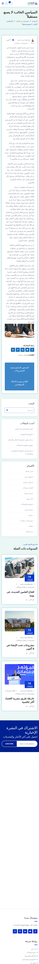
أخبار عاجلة (29, 471)
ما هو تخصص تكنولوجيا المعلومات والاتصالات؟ (22, 452)
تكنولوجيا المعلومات (26, 434)
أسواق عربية (29, 477)
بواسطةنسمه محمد (26, 584)
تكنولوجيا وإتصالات (27, 504)
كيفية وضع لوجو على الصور (24, 429)
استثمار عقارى (28, 482)
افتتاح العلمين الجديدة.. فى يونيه (20, 593)
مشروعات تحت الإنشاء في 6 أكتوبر (20, 647)
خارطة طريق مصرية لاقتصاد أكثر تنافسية (19, 700)
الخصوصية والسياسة (29, 959)
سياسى (20, 355)
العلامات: (31, 355)
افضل (25, 355)
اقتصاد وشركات (28, 488)
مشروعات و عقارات (22, 21)
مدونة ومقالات (31, 952)
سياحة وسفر (29, 510)
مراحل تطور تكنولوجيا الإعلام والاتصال (20, 440)
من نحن (33, 949)
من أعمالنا (29, 532)
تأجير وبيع (30, 499)
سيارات (30, 515)
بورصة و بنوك (28, 493)
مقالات (30, 526)
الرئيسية (34, 21)
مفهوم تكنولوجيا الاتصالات (24, 445)
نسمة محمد (21, 40)
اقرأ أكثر (31, 600)
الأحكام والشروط (30, 956)
